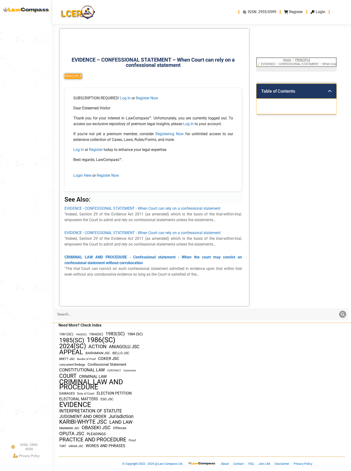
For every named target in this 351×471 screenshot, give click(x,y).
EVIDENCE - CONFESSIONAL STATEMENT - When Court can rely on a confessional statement (142, 208)
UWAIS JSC (76, 446)
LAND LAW (121, 422)
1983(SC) (115, 334)
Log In (125, 98)
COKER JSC (108, 358)
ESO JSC (107, 399)
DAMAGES (67, 393)
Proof (132, 440)
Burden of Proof (86, 359)
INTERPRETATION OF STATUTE (90, 410)
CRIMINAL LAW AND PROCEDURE (91, 385)
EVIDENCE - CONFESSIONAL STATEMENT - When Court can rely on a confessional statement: (142, 232)
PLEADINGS (96, 434)
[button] (330, 91)
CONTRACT (114, 370)
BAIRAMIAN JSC (97, 353)
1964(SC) (96, 334)
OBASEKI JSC (96, 427)
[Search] (342, 314)
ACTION (97, 346)
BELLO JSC (120, 353)
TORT (62, 446)
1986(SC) (101, 340)
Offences (119, 428)
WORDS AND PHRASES (105, 446)
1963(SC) (81, 334)
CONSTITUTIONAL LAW (82, 370)
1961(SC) (66, 334)
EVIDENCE (75, 404)
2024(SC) (72, 346)
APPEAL (71, 352)
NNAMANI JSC (69, 428)
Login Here (82, 175)
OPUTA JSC (71, 433)
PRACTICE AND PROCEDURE (92, 439)
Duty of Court (85, 393)
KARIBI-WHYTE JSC (83, 421)
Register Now (147, 98)
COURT (68, 376)
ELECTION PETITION (114, 393)
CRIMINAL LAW (93, 376)
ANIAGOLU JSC (124, 346)
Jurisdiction (121, 416)
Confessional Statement (107, 364)
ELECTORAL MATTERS (78, 399)
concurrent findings (72, 364)
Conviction (129, 370)
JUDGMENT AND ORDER (82, 416)
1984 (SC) (135, 334)
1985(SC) (71, 340)
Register (96, 149)
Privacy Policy (29, 456)
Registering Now (169, 134)
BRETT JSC (67, 359)
